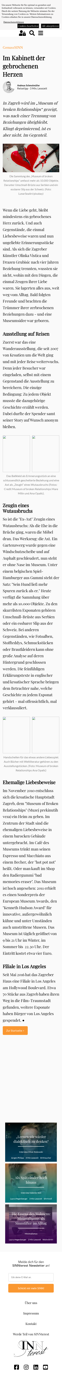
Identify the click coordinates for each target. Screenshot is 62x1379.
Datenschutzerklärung (13, 22)
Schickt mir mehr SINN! (31, 1288)
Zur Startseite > (15, 1030)
